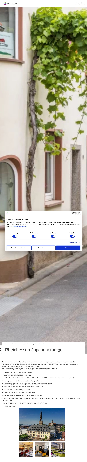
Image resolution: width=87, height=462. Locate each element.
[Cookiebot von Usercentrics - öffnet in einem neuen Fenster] (73, 213)
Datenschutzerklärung (20, 226)
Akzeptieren (68, 247)
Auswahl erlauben (43, 247)
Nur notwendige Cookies (18, 247)
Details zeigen (73, 242)
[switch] (34, 236)
